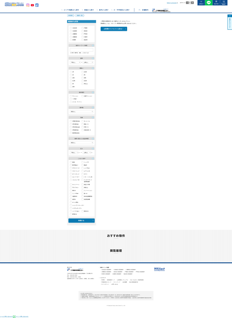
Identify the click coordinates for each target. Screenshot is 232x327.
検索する (81, 220)
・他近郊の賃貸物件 (127, 274)
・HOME (102, 280)
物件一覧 (80, 15)
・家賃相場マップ (110, 280)
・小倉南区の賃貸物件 (118, 269)
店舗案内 (145, 10)
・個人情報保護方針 (133, 282)
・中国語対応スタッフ (105, 282)
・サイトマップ (116, 282)
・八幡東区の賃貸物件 (130, 269)
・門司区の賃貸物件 (140, 271)
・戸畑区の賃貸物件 (128, 271)
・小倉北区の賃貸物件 (105, 269)
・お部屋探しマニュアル (122, 280)
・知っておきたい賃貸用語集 (136, 280)
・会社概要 (124, 282)
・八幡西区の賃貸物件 (105, 271)
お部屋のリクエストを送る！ (114, 29)
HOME (70, 15)
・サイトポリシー (104, 284)
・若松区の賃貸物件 (117, 271)
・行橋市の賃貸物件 (105, 274)
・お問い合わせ (114, 284)
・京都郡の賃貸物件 (116, 274)
